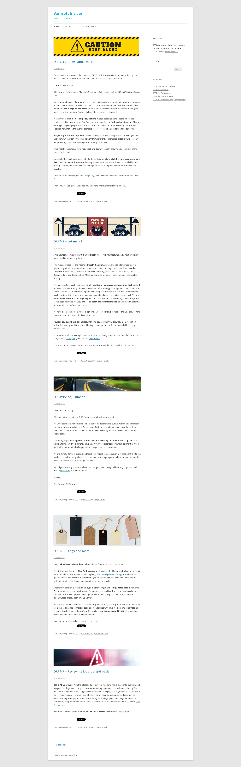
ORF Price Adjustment (69, 397)
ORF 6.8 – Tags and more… (73, 551)
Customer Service (88, 26)
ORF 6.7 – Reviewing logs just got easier (82, 671)
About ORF (69, 26)
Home (56, 26)
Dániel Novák (101, 201)
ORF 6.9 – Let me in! (68, 241)
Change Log (89, 175)
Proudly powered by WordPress (66, 755)
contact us (65, 470)
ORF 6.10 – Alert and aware (73, 61)
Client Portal (94, 338)
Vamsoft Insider (68, 13)
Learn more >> (171, 51)
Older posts (60, 744)
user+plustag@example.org (109, 574)
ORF (76, 201)
